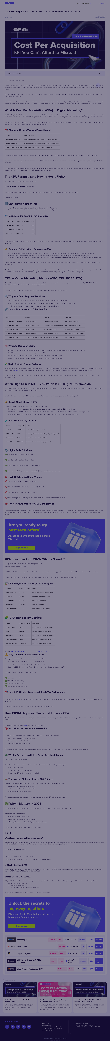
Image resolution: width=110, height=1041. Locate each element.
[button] (85, 3)
